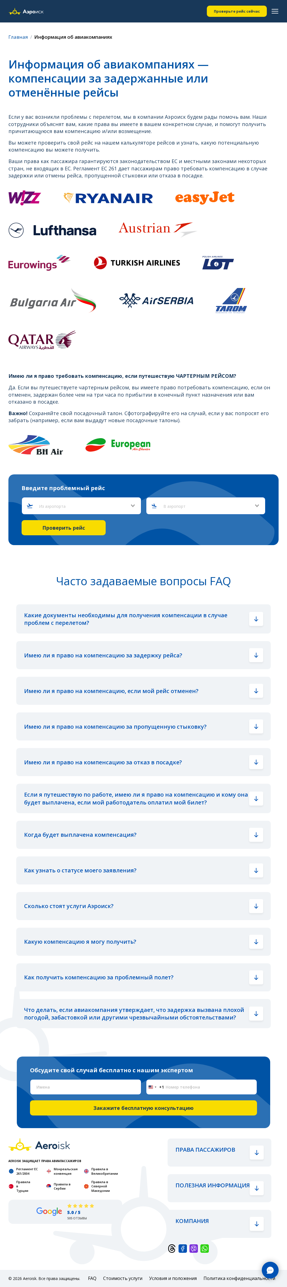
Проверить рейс (63, 527)
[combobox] (84, 506)
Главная (18, 37)
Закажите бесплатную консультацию (143, 1108)
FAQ (92, 1278)
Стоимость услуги (122, 1278)
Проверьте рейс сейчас (237, 11)
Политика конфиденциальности (239, 1278)
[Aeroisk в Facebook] (183, 1248)
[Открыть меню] (275, 11)
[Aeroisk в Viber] (193, 1248)
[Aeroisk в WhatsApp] (204, 1248)
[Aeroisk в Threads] (172, 1248)
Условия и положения (173, 1278)
